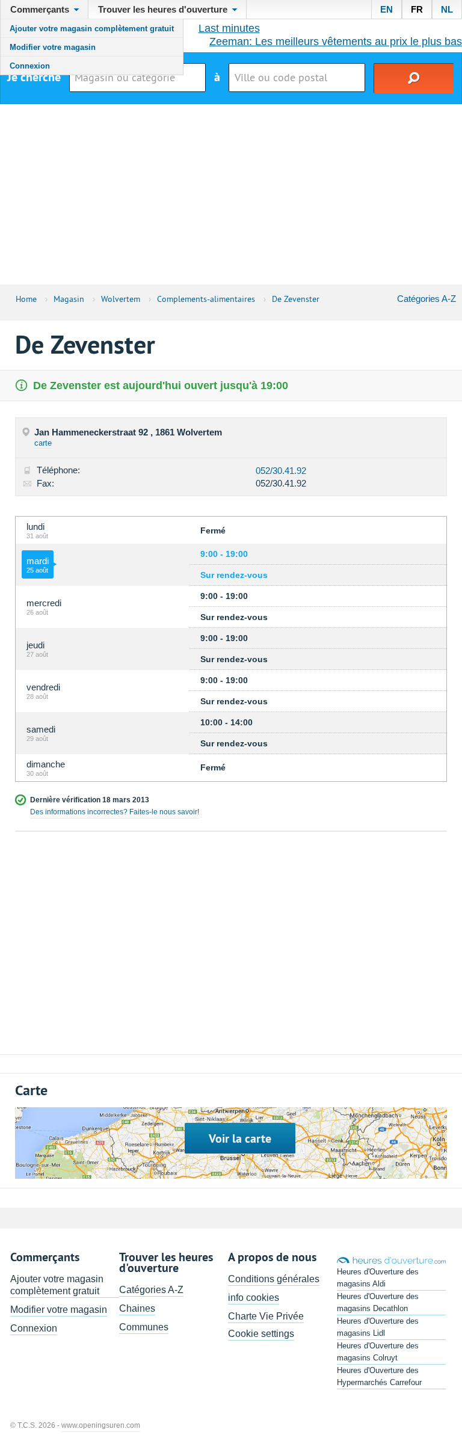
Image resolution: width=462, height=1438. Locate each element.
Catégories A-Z (426, 298)
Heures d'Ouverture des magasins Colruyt (378, 1351)
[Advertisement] (231, 194)
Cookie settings (261, 1334)
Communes (143, 1327)
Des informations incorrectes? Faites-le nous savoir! (114, 812)
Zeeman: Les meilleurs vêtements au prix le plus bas (335, 41)
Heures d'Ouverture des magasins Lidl (378, 1327)
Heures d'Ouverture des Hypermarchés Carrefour (379, 1376)
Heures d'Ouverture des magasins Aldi (378, 1277)
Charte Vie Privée (266, 1316)
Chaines (137, 1308)
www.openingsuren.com (100, 1425)
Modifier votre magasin (53, 47)
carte (43, 442)
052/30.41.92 (281, 471)
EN (386, 9)
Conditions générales (273, 1279)
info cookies (253, 1297)
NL (447, 9)
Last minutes (229, 28)
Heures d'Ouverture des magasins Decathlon (378, 1302)
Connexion (30, 65)
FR (417, 9)
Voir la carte (240, 1138)
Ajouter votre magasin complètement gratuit (92, 28)
